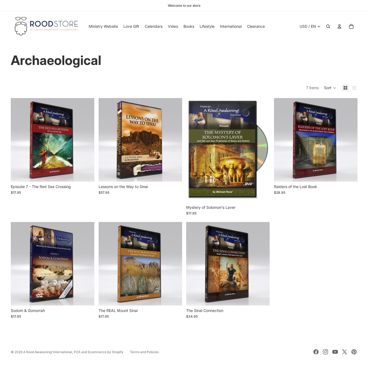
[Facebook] (316, 352)
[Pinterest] (354, 352)
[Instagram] (325, 352)
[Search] (328, 26)
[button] (330, 88)
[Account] (339, 26)
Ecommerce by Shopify (105, 352)
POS (77, 352)
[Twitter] (344, 352)
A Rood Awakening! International (47, 352)
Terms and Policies (144, 352)
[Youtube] (335, 352)
